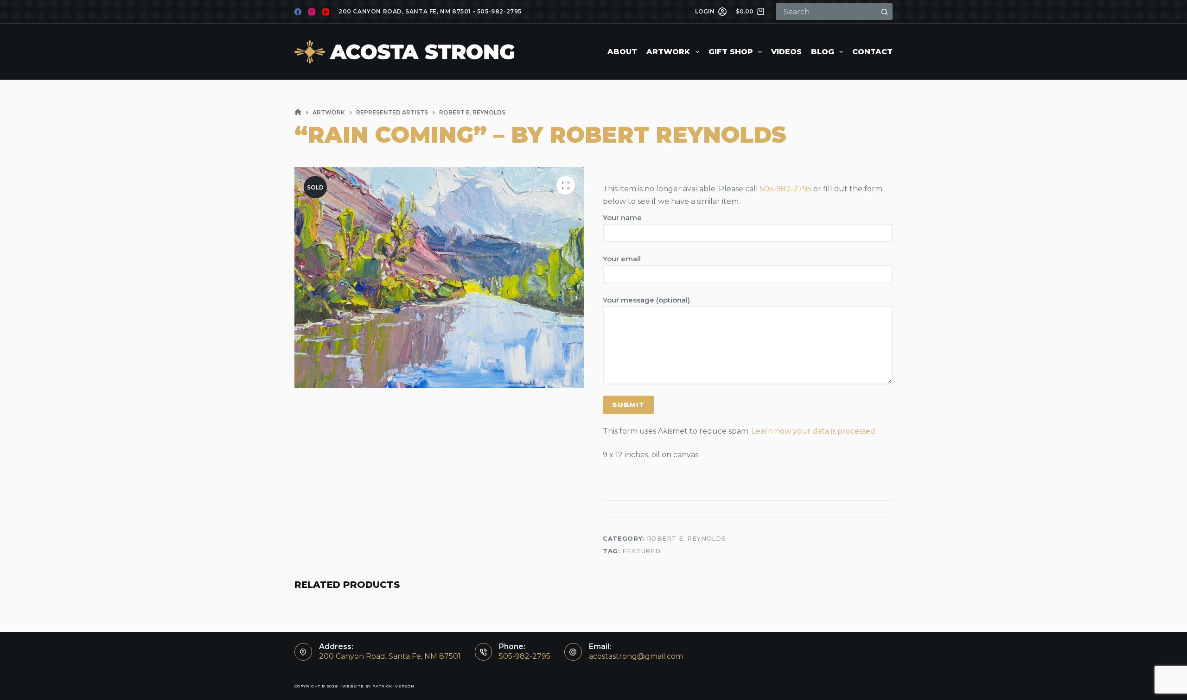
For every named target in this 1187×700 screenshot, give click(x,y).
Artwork (668, 51)
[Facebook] (297, 11)
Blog (822, 51)
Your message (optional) (646, 300)
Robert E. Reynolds (686, 538)
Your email (622, 258)
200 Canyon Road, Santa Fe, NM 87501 (404, 11)
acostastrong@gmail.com (636, 656)
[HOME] (297, 112)
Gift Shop (730, 51)
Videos (786, 51)
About (622, 51)
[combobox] (827, 11)
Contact (872, 51)
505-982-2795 (499, 11)
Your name (622, 217)
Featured (641, 551)
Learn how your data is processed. (814, 431)
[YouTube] (325, 11)
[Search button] (884, 11)
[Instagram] (311, 11)
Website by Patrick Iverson (378, 686)
